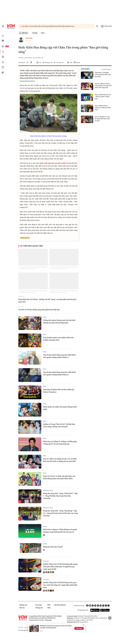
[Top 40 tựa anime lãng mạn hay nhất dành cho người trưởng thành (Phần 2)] (29, 375)
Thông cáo (39, 608)
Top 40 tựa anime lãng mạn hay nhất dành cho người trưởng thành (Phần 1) (59, 356)
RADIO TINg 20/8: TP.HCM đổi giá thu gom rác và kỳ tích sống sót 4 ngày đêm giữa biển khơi (60, 585)
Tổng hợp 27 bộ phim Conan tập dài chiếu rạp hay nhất (103, 74)
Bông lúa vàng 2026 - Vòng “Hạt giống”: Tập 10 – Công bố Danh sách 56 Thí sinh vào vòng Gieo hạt (60, 513)
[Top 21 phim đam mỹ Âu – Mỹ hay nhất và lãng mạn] (87, 97)
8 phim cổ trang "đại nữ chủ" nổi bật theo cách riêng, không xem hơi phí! (59, 425)
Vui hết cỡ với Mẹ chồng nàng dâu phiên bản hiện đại (39, 309)
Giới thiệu (20, 627)
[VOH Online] (23, 618)
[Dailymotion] (108, 605)
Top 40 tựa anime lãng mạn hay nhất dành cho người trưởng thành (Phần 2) (59, 373)
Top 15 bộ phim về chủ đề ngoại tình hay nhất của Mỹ (102, 119)
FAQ (48, 608)
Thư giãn (34, 33)
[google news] (100, 605)
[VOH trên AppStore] (95, 610)
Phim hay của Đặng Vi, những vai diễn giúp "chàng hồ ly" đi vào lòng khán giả (60, 442)
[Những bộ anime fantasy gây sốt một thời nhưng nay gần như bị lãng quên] (29, 323)
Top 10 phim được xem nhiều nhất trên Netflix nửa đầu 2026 (58, 338)
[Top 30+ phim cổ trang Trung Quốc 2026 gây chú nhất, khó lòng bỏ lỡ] (87, 86)
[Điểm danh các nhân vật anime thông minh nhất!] (29, 410)
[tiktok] (93, 605)
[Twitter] (106, 605)
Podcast (46, 561)
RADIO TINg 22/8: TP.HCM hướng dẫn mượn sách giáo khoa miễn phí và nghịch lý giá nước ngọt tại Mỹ (60, 566)
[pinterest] (95, 605)
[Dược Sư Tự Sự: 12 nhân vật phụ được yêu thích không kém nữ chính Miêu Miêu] (29, 479)
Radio (45, 526)
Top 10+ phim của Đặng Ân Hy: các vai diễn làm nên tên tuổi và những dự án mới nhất (60, 459)
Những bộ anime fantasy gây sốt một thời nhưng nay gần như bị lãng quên (59, 321)
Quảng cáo (23, 605)
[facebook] (31, 62)
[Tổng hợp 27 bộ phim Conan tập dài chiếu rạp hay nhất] (87, 75)
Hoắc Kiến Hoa (25, 238)
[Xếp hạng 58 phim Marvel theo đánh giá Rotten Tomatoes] (29, 392)
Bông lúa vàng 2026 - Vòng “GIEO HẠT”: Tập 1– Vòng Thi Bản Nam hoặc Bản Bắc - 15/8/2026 (60, 496)
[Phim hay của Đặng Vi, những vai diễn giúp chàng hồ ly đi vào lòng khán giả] (29, 444)
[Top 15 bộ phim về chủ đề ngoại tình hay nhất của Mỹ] (87, 119)
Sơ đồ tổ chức (27, 627)
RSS (48, 605)
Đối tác (22, 608)
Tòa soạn (38, 605)
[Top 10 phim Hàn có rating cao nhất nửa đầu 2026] (87, 108)
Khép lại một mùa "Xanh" (53, 547)
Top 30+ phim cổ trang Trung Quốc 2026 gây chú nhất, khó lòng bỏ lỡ (103, 85)
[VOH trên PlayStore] (105, 610)
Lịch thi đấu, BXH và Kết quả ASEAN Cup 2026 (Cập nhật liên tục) (51, 26)
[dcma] (103, 605)
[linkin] (98, 605)
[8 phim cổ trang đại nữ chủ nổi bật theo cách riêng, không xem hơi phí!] (29, 427)
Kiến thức (25, 33)
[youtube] (90, 605)
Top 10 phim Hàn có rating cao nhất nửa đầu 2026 (103, 108)
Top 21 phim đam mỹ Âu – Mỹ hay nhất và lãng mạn (103, 97)
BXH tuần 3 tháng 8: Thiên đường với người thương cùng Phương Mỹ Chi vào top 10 (60, 530)
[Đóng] (83, 625)
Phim (43, 33)
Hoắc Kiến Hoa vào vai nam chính (52, 163)
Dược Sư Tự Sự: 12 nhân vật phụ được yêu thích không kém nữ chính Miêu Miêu (59, 477)
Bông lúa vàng (48, 490)
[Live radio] (10, 46)
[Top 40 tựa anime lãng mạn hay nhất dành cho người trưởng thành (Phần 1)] (29, 358)
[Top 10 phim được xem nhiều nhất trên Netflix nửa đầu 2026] (29, 340)
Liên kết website (60, 605)
